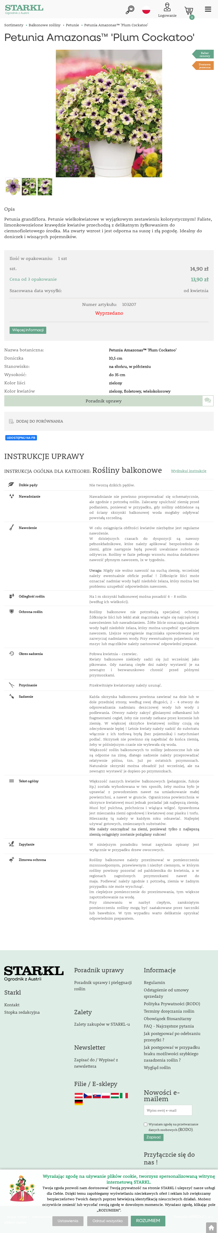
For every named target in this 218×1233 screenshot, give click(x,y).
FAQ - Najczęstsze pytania (169, 1026)
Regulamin (154, 982)
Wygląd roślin (157, 1067)
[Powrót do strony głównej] (211, 1227)
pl (146, 10)
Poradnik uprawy (104, 401)
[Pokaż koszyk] (189, 10)
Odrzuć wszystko (108, 1221)
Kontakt (11, 1004)
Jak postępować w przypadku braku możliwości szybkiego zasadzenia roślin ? (172, 1053)
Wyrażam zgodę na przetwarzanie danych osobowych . (173, 1127)
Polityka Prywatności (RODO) (172, 1003)
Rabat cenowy (205, 54)
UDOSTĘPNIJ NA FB (21, 437)
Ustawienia (68, 1221)
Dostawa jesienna (205, 66)
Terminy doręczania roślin (169, 1011)
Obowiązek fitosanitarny (167, 1018)
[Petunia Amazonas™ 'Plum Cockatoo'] (108, 113)
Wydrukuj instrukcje (188, 470)
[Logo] (24, 10)
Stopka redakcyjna (22, 1012)
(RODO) (185, 1129)
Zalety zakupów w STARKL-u (102, 1024)
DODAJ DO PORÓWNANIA (39, 421)
